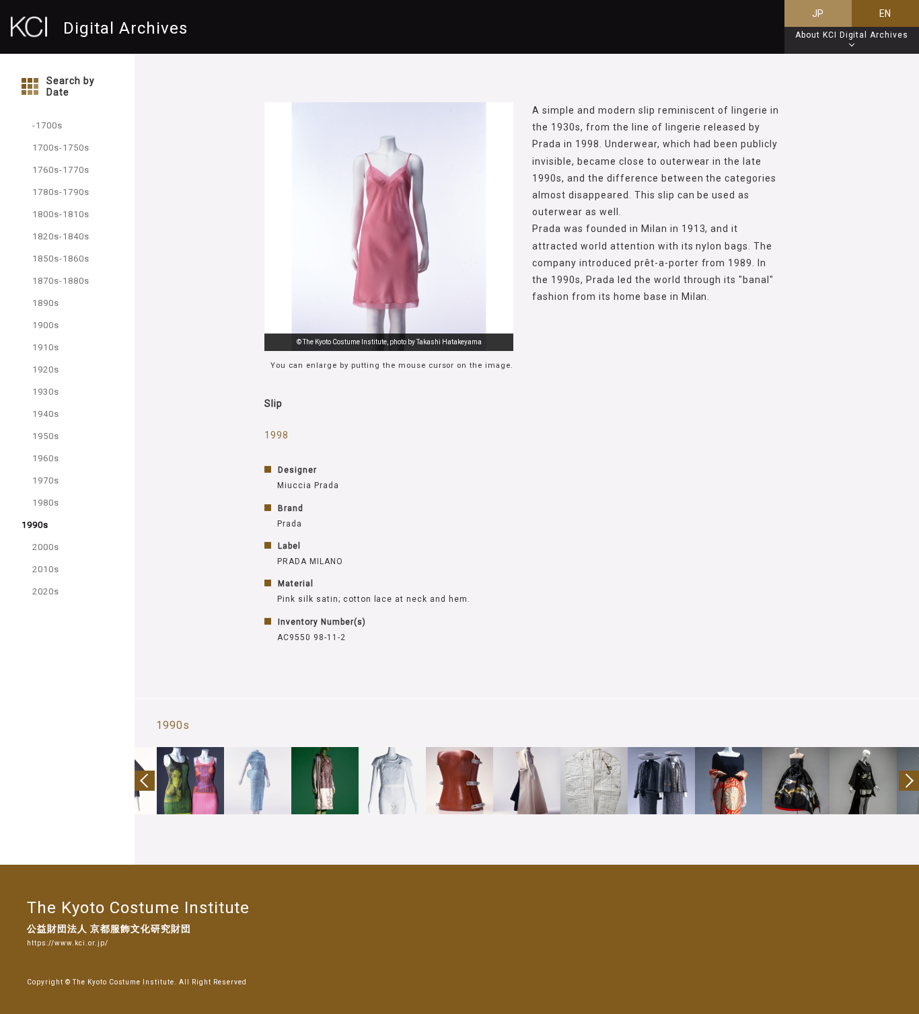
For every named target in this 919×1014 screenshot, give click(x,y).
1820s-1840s (60, 236)
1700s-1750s (60, 148)
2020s (45, 591)
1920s (45, 369)
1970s (45, 480)
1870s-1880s (60, 281)
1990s (35, 525)
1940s (45, 414)
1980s (45, 503)
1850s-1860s (60, 259)
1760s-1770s (60, 170)
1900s (45, 325)
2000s (45, 547)
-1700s (47, 125)
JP (818, 13)
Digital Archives (125, 28)
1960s (45, 458)
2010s (45, 569)
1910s (45, 347)
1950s (45, 436)
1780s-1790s (60, 192)
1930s (45, 392)
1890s (45, 303)
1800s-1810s (60, 214)
